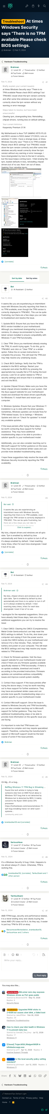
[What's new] (39, 6)
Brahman (7, 50)
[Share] (43, 82)
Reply (45, 267)
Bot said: (7, 504)
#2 (46, 298)
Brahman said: (10, 590)
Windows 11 (12, 1038)
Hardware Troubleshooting (18, 1020)
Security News (13, 1003)
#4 (46, 584)
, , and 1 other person (28, 874)
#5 (46, 777)
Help (41, 1098)
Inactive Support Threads (17, 1052)
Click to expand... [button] (24, 527)
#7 (47, 911)
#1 (47, 82)
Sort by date (17, 278)
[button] (4, 6)
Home (4, 1102)
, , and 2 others (24, 931)
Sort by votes (31, 278)
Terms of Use (18, 1098)
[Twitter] (46, 1110)
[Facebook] (42, 1110)
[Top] (9, 1102)
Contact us (6, 1098)
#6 (46, 857)
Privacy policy (32, 1098)
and (17, 822)
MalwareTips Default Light (15, 1094)
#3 (46, 498)
